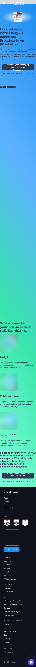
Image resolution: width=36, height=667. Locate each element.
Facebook (7, 565)
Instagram (7, 568)
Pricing (6, 575)
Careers (7, 502)
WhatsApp (7, 561)
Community (8, 628)
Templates (7, 608)
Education (7, 588)
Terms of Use (8, 648)
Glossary (7, 639)
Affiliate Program (10, 579)
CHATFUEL (8, 557)
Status (6, 642)
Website (7, 572)
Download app (12, 549)
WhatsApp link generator (12, 601)
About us (7, 498)
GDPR (6, 656)
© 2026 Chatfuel (10, 662)
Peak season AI (9, 615)
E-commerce (8, 592)
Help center (8, 624)
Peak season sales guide (12, 612)
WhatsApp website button (13, 604)
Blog (5, 635)
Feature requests (10, 631)
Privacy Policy (9, 652)
